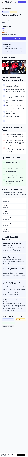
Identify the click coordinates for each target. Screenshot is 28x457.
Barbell (9, 19)
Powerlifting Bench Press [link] (7, 8)
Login (15, 2)
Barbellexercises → (20, 319)
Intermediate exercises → (8, 323)
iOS (18, 455)
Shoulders (7, 34)
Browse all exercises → (8, 326)
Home (3, 7)
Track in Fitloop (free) (14, 38)
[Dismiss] (26, 455)
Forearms (12, 34)
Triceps (3, 34)
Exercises (8, 7)
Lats (15, 34)
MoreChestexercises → (8, 319)
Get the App (22, 2)
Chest (13, 7)
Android (22, 455)
